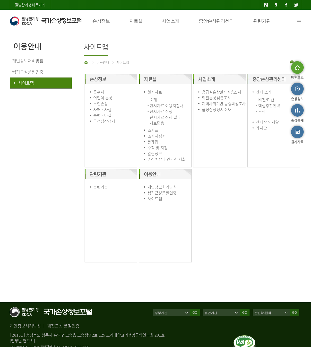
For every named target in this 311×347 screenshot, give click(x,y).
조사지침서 (156, 136)
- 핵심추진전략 (268, 105)
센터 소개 (264, 92)
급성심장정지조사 (216, 109)
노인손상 (100, 103)
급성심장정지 (104, 121)
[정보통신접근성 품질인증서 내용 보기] (244, 338)
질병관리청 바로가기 (30, 5)
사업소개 (170, 21)
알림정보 (154, 153)
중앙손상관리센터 (216, 21)
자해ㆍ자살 (102, 109)
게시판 (261, 128)
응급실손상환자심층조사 (221, 92)
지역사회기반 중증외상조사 (224, 103)
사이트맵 (122, 62)
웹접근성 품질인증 (63, 326)
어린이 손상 (102, 98)
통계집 (152, 142)
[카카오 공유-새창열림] (276, 4)
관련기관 (262, 21)
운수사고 (100, 92)
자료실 (135, 21)
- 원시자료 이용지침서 (165, 105)
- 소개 (152, 100)
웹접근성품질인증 (162, 193)
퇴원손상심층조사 (216, 98)
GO (194, 312)
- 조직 (261, 111)
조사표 (152, 130)
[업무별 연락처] (22, 341)
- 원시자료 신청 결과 (164, 117)
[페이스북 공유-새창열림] (286, 4)
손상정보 (101, 21)
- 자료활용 (155, 123)
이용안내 (102, 62)
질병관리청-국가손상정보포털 (45, 21)
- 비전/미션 (265, 100)
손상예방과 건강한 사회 (166, 159)
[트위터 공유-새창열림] (296, 4)
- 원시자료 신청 (160, 111)
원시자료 (154, 92)
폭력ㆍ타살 (102, 115)
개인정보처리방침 (162, 187)
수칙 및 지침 (157, 147)
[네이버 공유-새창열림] (266, 4)
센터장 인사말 (267, 122)
